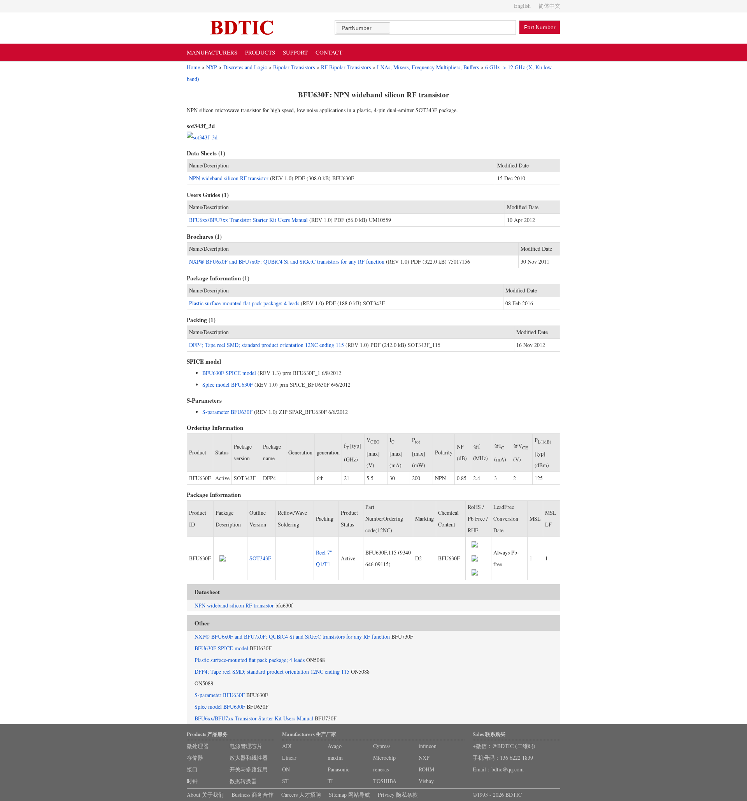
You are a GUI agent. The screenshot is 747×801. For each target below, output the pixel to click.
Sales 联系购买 (489, 734)
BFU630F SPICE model (229, 373)
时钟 (192, 781)
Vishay (426, 781)
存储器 (195, 757)
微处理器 (198, 746)
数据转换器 (243, 781)
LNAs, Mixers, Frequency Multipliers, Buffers (428, 67)
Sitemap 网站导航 (349, 794)
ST (285, 781)
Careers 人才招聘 (301, 794)
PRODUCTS (260, 52)
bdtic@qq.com (507, 769)
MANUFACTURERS (212, 52)
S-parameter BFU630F (227, 411)
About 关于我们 (205, 794)
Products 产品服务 (207, 734)
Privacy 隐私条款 (398, 794)
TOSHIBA (384, 781)
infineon (428, 746)
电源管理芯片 (246, 746)
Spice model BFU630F (227, 384)
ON (286, 769)
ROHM (426, 769)
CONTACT (329, 52)
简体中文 (549, 5)
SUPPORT (295, 52)
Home (193, 67)
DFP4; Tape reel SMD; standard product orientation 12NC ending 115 (266, 345)
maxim (335, 757)
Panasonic (338, 769)
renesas (381, 769)
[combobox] (363, 27)
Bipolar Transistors (294, 67)
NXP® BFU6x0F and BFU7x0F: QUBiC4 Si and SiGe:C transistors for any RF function (286, 261)
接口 (192, 769)
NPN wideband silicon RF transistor (228, 178)
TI (330, 781)
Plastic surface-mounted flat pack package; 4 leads (244, 303)
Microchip (384, 757)
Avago (335, 746)
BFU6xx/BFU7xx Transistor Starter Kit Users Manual (248, 220)
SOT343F (260, 558)
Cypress (381, 746)
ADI (287, 746)
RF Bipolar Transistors (346, 67)
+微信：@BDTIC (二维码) (504, 746)
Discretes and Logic (245, 67)
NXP (211, 67)
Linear (289, 757)
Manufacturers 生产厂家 (309, 734)
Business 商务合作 (252, 794)
